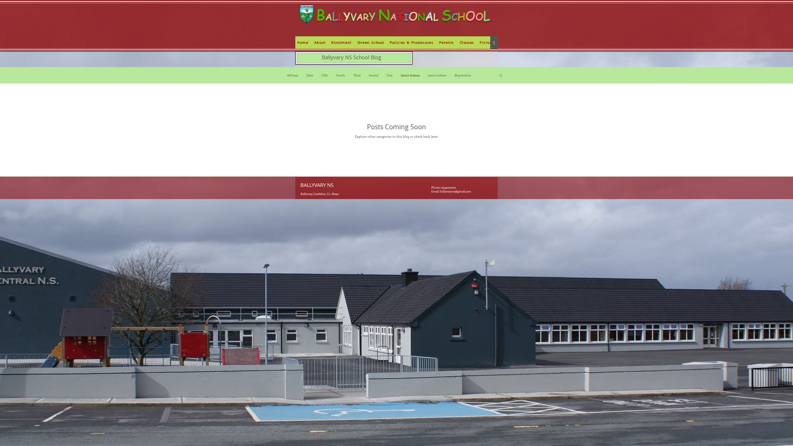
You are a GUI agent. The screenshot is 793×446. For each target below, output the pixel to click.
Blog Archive (463, 75)
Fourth (340, 75)
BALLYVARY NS (317, 185)
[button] (412, 42)
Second (373, 75)
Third (357, 75)
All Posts (292, 75)
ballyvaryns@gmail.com (455, 191)
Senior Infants (410, 75)
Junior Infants (437, 75)
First (390, 75)
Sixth (309, 75)
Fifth (325, 75)
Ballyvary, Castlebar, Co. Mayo (319, 194)
